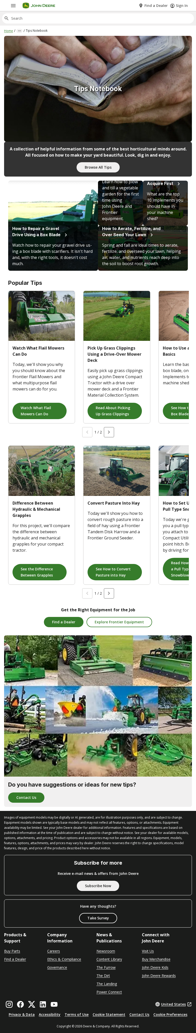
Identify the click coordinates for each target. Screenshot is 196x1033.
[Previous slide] (87, 432)
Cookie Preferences (170, 1014)
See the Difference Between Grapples (37, 572)
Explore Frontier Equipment (119, 621)
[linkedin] (43, 1004)
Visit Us (148, 951)
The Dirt (103, 975)
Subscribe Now (98, 885)
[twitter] (32, 1004)
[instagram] (9, 1004)
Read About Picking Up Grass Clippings (113, 410)
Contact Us (26, 797)
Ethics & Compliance (64, 959)
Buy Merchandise (156, 959)
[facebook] (20, 1004)
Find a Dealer (63, 621)
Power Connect (109, 991)
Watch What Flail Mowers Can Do (36, 410)
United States (173, 1004)
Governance (57, 967)
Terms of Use (77, 1014)
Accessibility (49, 1014)
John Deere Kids (155, 967)
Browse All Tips (98, 167)
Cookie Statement (109, 1014)
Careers (53, 951)
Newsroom (105, 951)
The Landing (106, 983)
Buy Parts (12, 951)
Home (8, 31)
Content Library (109, 959)
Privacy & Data (22, 1014)
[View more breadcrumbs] (19, 31)
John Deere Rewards (159, 975)
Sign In (182, 5)
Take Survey (98, 918)
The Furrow (106, 967)
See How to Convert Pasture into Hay (113, 572)
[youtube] (54, 1004)
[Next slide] (109, 432)
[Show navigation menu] (13, 6)
